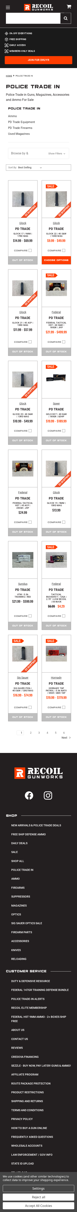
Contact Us (19, 1039)
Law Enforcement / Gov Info (32, 1154)
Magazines (19, 905)
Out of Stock (22, 260)
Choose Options (56, 260)
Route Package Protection (31, 1083)
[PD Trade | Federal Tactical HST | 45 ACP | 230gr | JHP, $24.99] (22, 468)
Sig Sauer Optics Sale (26, 923)
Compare (21, 251)
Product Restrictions (27, 1092)
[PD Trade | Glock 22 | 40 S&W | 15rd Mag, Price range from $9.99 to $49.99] (56, 199)
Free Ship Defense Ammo (28, 834)
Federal (56, 312)
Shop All (17, 861)
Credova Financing (25, 1056)
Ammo (12, 116)
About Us (17, 1030)
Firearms (17, 887)
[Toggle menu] (7, 7)
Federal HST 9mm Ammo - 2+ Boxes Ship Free (38, 1019)
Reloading (18, 958)
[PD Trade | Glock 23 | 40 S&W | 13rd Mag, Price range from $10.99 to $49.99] (22, 379)
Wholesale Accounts (26, 1145)
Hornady (56, 677)
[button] (38, 153)
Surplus (22, 583)
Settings (38, 1188)
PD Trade (22, 232)
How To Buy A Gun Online (29, 1128)
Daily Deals (19, 843)
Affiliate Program (24, 1074)
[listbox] (31, 167)
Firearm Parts (21, 932)
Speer (56, 403)
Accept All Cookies (38, 1206)
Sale (14, 852)
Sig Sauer (22, 677)
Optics (16, 914)
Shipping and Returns (27, 1101)
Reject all (38, 1197)
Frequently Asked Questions (32, 1136)
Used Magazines (19, 134)
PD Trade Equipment (21, 122)
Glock (22, 223)
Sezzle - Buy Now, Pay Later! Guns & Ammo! (41, 1065)
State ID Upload (22, 1163)
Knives (16, 950)
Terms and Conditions (27, 1110)
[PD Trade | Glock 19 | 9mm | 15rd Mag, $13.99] (56, 468)
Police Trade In (22, 869)
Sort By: (12, 167)
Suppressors (20, 896)
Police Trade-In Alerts (27, 999)
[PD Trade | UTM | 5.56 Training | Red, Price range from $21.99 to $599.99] (22, 560)
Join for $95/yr (38, 59)
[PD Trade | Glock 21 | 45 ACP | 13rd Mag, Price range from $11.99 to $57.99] (22, 288)
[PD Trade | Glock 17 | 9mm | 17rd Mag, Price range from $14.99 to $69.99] (22, 199)
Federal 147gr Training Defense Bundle (40, 989)
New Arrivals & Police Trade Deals (36, 825)
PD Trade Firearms (20, 128)
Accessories (20, 941)
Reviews (17, 1047)
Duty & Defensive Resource (30, 981)
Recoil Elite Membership (29, 1007)
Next (65, 737)
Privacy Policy (22, 1119)
